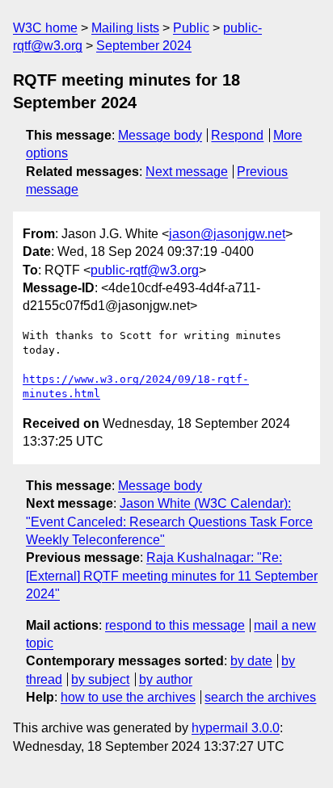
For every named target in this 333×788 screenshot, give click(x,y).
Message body (160, 135)
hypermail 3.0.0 (236, 728)
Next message (186, 171)
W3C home (45, 28)
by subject (100, 679)
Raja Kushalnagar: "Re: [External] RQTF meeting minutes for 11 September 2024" (172, 576)
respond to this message (175, 625)
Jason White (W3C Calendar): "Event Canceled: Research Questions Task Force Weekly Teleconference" (169, 522)
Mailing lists (125, 28)
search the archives (260, 697)
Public (191, 28)
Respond (237, 135)
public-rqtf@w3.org (145, 270)
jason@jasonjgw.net (227, 234)
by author (165, 679)
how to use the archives (128, 697)
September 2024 (144, 45)
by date (251, 661)
